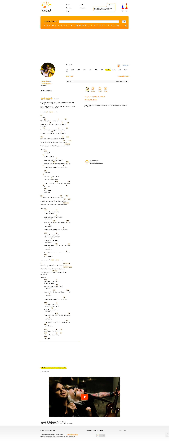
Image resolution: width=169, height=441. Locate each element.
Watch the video (90, 100)
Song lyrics (69, 76)
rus (123, 11)
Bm (67, 71)
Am (120, 69)
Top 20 (100, 91)
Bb (54, 290)
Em (90, 69)
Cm (67, 69)
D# (50, 112)
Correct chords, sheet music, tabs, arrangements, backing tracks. (103, 8)
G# (62, 137)
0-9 (117, 25)
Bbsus (54, 271)
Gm (47, 112)
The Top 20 (126, 65)
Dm (79, 69)
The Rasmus (45, 83)
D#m (84, 69)
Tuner (68, 11)
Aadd (65, 263)
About (68, 5)
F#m (102, 69)
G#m (114, 69)
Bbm (125, 69)
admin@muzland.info (72, 434)
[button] (84, 397)
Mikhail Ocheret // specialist (55, 102)
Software (68, 8)
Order (110, 5)
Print (105, 91)
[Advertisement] (84, 46)
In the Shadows (44, 371)
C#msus (67, 144)
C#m (72, 69)
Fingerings (83, 8)
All (126, 25)
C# (57, 285)
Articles (82, 5)
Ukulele (93, 91)
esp (127, 11)
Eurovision (44, 81)
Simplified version (123, 76)
